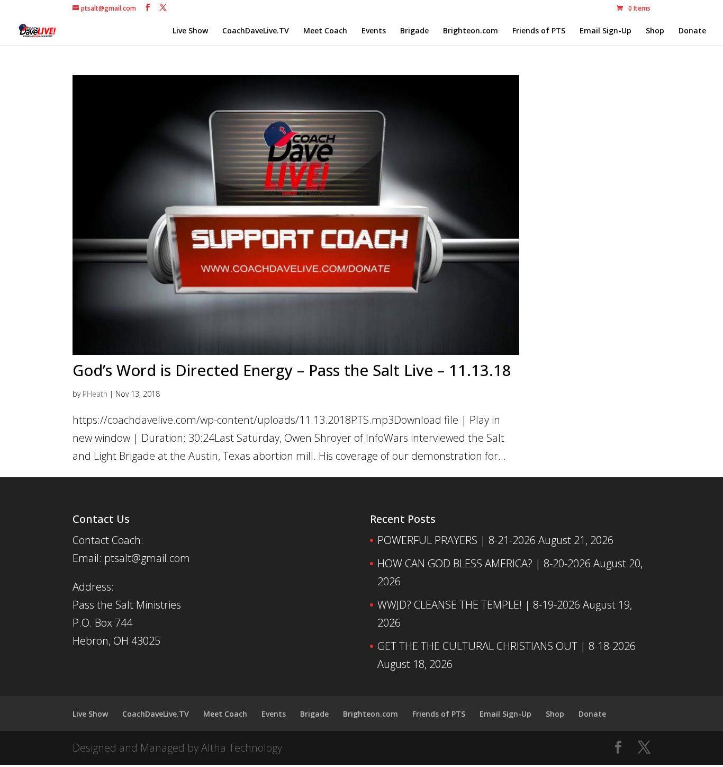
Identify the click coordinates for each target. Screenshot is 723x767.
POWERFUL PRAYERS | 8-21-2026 (456, 540)
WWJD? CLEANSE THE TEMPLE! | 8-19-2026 (478, 604)
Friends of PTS (538, 31)
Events (374, 31)
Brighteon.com (470, 31)
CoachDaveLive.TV (255, 31)
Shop (655, 31)
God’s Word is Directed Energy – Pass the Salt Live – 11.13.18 (292, 370)
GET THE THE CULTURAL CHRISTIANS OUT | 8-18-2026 (506, 646)
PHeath (95, 394)
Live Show (190, 31)
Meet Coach (325, 31)
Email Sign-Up (605, 31)
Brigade (414, 31)
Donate (692, 31)
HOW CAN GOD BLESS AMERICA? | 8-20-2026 (484, 563)
